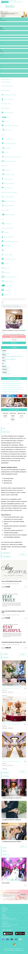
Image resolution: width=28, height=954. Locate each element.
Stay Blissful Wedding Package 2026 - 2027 (14, 642)
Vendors (8, 305)
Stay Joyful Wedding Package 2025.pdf (10, 381)
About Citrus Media (6, 926)
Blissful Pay (4, 909)
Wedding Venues (5, 353)
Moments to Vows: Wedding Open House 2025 (12, 686)
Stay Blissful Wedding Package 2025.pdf (11, 385)
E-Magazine (5, 908)
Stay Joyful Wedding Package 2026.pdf (10, 391)
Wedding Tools (5, 917)
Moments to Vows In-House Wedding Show (11, 722)
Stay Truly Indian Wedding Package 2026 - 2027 (13, 611)
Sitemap (4, 911)
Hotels (3, 352)
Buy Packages (14, 336)
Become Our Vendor (5, 0)
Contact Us (4, 921)
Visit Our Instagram (6, 373)
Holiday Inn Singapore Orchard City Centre (10, 583)
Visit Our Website (5, 367)
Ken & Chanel (5, 883)
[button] (1, 14)
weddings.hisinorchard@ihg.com (9, 359)
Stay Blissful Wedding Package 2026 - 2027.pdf (12, 387)
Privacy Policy (5, 923)
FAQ (3, 906)
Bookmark (14, 339)
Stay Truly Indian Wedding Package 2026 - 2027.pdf (13, 389)
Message (15, 342)
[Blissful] (8, 933)
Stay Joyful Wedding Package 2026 (11, 581)
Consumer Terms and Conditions (10, 925)
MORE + (23, 554)
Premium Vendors (15, 305)
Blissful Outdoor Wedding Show (9, 919)
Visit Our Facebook (6, 370)
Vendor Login (13, 0)
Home (3, 305)
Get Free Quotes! (4, 2)
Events (3, 914)
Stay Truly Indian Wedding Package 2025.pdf (11, 383)
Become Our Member (13, 2)
